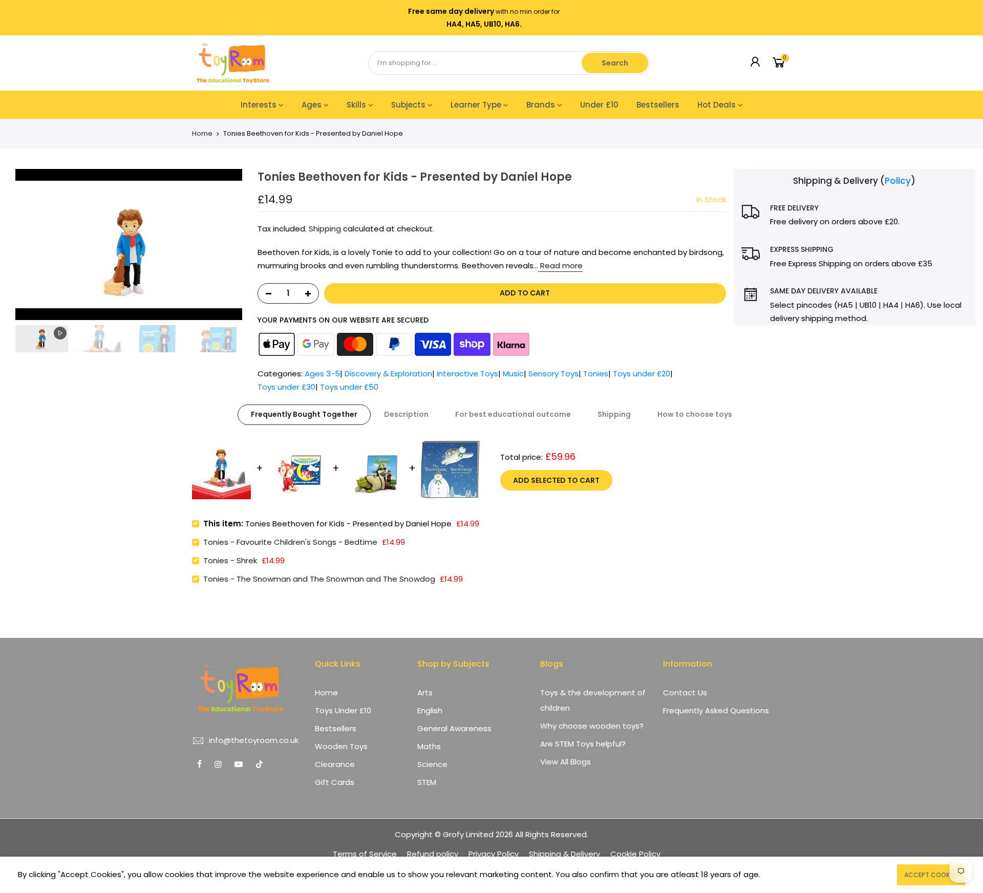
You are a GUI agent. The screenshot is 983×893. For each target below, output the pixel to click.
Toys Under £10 (343, 710)
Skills (356, 104)
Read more (560, 265)
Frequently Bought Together (304, 414)
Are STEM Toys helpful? (583, 743)
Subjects (408, 104)
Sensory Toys (553, 373)
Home (202, 133)
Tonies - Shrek (230, 560)
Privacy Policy (493, 853)
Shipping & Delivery (564, 853)
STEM (426, 782)
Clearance (335, 764)
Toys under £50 (349, 386)
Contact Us (685, 692)
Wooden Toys (341, 746)
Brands (540, 104)
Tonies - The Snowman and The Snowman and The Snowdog (319, 578)
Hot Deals (716, 104)
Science (432, 764)
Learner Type (476, 104)
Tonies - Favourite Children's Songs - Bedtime (290, 542)
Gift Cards (334, 782)
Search (615, 63)
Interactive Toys (467, 373)
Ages (312, 104)
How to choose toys (694, 414)
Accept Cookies (931, 874)
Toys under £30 (286, 386)
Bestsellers (657, 104)
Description (406, 414)
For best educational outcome (513, 414)
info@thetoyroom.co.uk (253, 740)
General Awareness (454, 728)
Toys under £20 (641, 373)
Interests (258, 104)
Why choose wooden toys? (592, 725)
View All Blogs (565, 761)
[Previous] (20, 245)
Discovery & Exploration (388, 373)
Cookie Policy (635, 853)
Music (513, 373)
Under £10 (599, 104)
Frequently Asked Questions (716, 710)
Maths (429, 746)
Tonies (595, 373)
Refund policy (432, 853)
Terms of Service (365, 853)
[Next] (237, 245)
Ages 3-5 (322, 373)
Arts (425, 692)
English (429, 710)
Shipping (325, 228)
